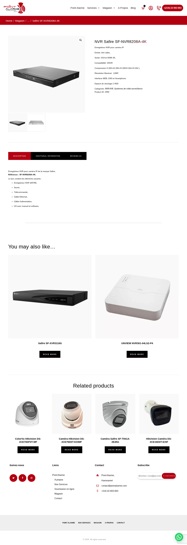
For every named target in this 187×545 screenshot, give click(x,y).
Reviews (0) (76, 156)
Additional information (48, 156)
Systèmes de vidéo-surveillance (128, 88)
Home (9, 20)
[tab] (19, 156)
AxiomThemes (76, 539)
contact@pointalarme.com (114, 486)
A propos (123, 8)
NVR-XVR (109, 88)
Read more (50, 354)
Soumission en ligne (64, 489)
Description (19, 156)
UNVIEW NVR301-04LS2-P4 (137, 343)
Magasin (107, 8)
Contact (58, 498)
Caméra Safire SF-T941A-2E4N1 (115, 440)
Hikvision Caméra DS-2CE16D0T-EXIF (159, 440)
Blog (133, 8)
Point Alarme (77, 8)
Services (92, 8)
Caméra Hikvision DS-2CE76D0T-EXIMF (71, 440)
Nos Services (60, 484)
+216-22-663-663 (109, 491)
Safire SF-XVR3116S (50, 343)
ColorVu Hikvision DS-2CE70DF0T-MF (28, 440)
